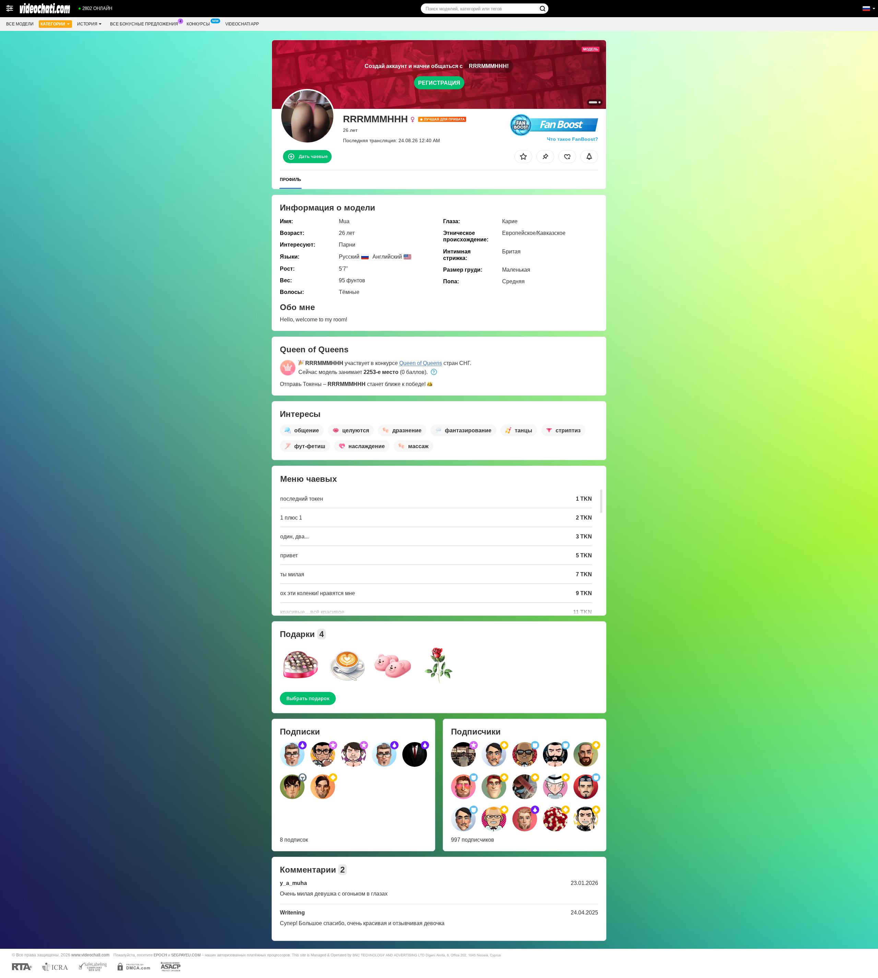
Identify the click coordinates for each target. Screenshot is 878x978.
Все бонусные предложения (144, 24)
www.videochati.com (90, 955)
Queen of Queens (420, 363)
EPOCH (160, 955)
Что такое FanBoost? (572, 139)
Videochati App (242, 24)
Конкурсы (198, 24)
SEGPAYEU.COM (186, 955)
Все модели (20, 24)
